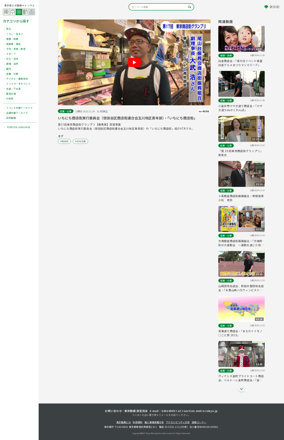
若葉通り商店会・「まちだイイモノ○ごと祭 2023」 (240, 333)
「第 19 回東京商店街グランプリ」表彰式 (240, 153)
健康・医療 (226, 55)
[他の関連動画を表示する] (241, 389)
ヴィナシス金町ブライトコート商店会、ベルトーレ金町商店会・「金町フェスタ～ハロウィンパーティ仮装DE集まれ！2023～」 (241, 378)
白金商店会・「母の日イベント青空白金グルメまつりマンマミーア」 (240, 63)
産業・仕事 (65, 111)
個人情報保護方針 (154, 422)
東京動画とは (123, 422)
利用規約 (137, 422)
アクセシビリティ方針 (178, 422)
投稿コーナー (199, 422)
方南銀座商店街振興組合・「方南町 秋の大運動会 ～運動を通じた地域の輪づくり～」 (241, 243)
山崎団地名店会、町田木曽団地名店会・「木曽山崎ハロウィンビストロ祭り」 (241, 288)
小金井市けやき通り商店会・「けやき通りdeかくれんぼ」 (240, 108)
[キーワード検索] (161, 6)
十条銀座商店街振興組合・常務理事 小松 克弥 (241, 198)
